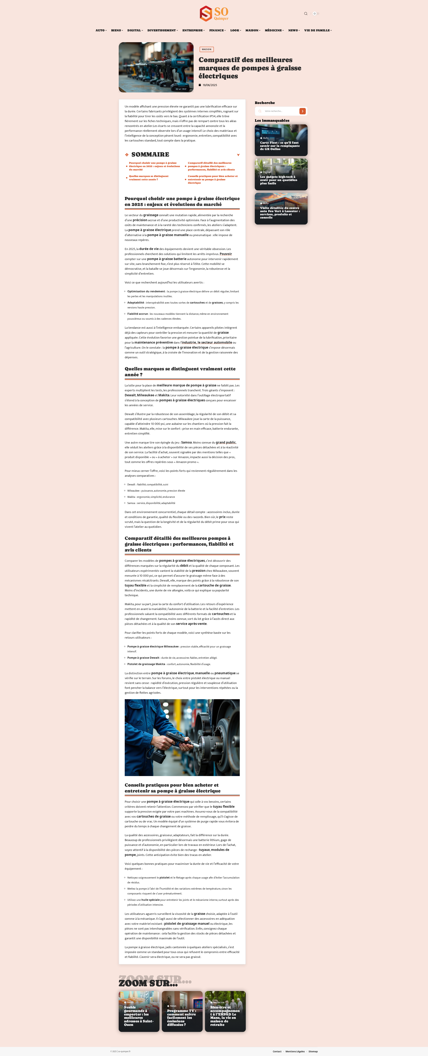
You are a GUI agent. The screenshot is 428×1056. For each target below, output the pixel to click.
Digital (267, 172)
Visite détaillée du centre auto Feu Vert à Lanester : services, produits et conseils (280, 212)
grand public (226, 442)
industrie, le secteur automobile (207, 342)
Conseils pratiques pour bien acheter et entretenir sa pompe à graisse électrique (213, 179)
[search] (305, 13)
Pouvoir (226, 254)
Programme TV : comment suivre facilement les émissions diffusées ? (181, 1018)
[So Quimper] (214, 14)
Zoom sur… (148, 983)
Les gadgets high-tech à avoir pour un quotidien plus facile (278, 180)
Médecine (218, 1002)
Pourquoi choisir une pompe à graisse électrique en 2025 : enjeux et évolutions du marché (154, 166)
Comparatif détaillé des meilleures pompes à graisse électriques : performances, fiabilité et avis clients (211, 166)
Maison (206, 49)
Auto (266, 138)
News (130, 1002)
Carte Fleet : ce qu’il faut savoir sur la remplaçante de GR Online (280, 146)
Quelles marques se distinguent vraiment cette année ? (149, 178)
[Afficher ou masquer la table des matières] (204, 155)
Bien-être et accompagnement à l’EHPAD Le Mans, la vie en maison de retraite (225, 1016)
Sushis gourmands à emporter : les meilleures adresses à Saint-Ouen (138, 1016)
